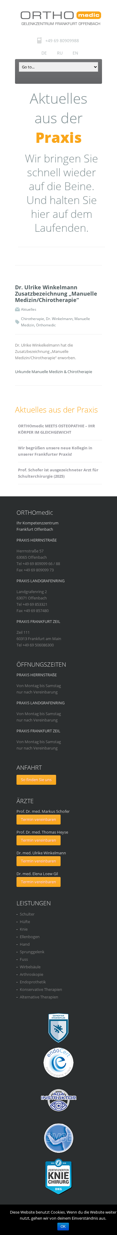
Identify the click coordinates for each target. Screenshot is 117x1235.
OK (63, 1226)
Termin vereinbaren (38, 819)
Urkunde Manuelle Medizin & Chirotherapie (53, 371)
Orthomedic (46, 325)
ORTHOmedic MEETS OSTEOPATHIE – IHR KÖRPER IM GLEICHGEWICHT (56, 429)
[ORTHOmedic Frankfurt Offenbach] (60, 18)
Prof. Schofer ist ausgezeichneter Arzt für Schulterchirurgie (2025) (58, 473)
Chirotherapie (32, 318)
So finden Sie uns (36, 779)
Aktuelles (28, 309)
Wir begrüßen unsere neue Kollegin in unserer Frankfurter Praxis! (55, 451)
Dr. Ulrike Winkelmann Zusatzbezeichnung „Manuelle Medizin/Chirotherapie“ (56, 293)
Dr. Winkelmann (59, 318)
